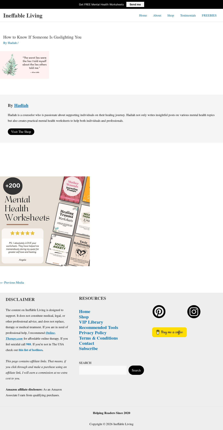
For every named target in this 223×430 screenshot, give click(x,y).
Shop (170, 15)
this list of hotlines (30, 350)
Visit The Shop (21, 131)
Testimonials (188, 15)
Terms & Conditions (98, 338)
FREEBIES (209, 15)
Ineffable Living (22, 15)
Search (136, 370)
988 (28, 344)
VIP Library (91, 322)
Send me (135, 4)
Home (143, 15)
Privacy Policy (93, 332)
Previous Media (12, 282)
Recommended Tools (98, 327)
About (157, 15)
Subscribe (88, 348)
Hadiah (21, 105)
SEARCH (85, 363)
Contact (86, 343)
